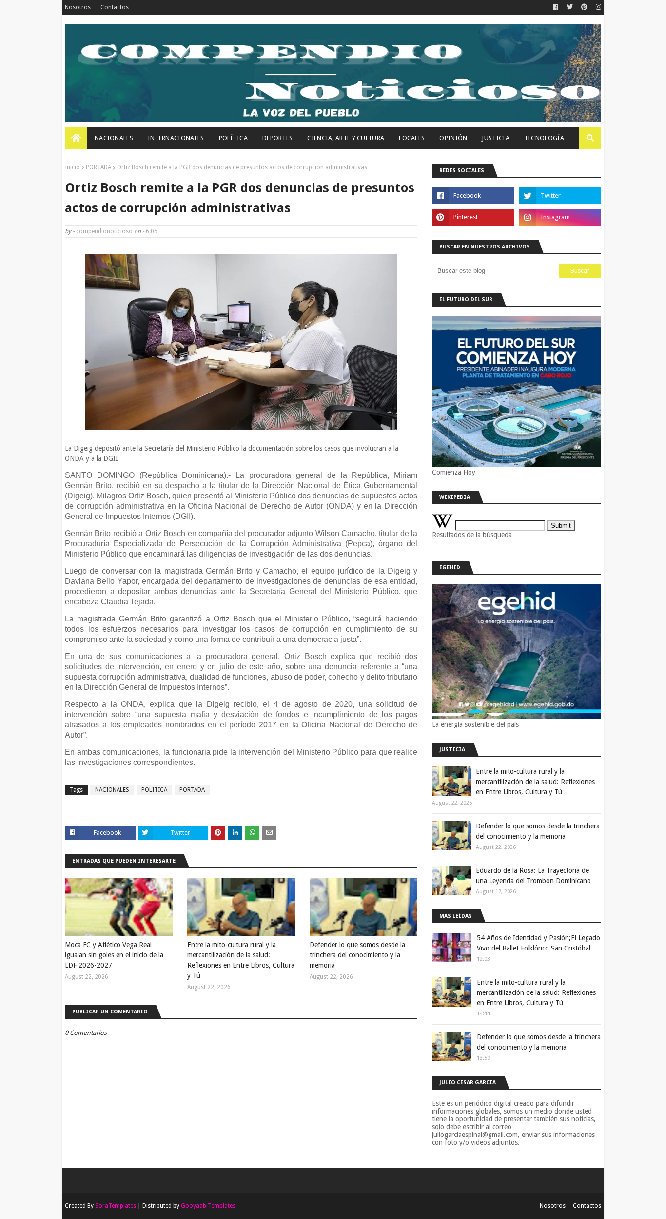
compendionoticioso (104, 231)
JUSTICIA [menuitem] (495, 138)
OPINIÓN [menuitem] (453, 138)
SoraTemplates (115, 1205)
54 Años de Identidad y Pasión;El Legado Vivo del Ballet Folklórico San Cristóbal (538, 943)
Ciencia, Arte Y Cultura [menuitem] (345, 138)
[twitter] (569, 7)
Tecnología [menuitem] (544, 138)
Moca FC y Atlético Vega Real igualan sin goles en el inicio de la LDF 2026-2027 (114, 955)
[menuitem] (76, 138)
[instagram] (597, 7)
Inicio (72, 167)
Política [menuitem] (233, 138)
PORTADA (98, 167)
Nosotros (78, 7)
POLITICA (154, 789)
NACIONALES (112, 789)
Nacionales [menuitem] (114, 138)
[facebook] (555, 7)
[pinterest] (584, 7)
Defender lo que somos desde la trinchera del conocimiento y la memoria (357, 955)
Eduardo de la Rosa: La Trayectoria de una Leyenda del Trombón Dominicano (533, 876)
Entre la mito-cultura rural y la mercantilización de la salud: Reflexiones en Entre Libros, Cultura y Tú (240, 960)
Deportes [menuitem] (277, 138)
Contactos (114, 7)
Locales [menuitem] (412, 138)
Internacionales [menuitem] (176, 138)
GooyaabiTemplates (208, 1205)
